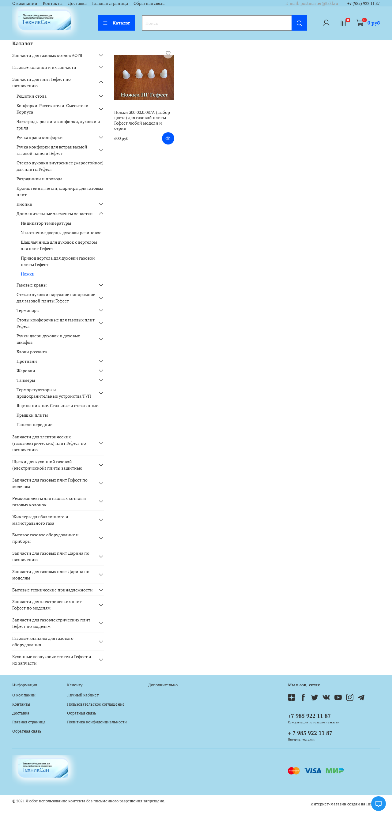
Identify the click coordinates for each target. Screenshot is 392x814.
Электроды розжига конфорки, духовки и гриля (58, 124)
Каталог (121, 23)
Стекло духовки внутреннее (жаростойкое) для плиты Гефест (60, 166)
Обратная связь (149, 3)
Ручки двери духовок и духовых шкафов (48, 339)
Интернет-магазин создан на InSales (345, 804)
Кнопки (24, 204)
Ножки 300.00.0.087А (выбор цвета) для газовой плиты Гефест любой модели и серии (142, 120)
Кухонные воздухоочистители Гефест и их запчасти (51, 660)
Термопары (28, 310)
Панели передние (34, 424)
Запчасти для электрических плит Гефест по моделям (47, 604)
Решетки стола (32, 96)
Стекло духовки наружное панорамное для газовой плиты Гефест (56, 297)
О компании (24, 3)
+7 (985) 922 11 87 (363, 3)
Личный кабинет (83, 695)
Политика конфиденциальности (97, 722)
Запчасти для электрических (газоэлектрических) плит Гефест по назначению (49, 443)
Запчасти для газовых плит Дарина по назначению (50, 556)
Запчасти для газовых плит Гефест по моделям (50, 483)
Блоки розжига (32, 351)
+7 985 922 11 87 (309, 715)
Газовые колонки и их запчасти (44, 67)
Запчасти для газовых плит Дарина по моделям (50, 574)
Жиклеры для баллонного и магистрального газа (40, 520)
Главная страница (110, 3)
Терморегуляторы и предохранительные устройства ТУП (54, 393)
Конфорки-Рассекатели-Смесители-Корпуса (53, 109)
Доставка (77, 3)
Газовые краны (32, 285)
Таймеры (26, 380)
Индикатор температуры (46, 223)
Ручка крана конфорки (40, 137)
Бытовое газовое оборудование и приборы (45, 538)
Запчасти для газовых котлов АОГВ (47, 55)
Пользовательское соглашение (96, 704)
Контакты (52, 3)
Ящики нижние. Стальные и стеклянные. (58, 405)
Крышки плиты (32, 415)
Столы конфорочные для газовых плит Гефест (56, 323)
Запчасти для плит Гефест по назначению (41, 82)
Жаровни (26, 370)
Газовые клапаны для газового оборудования (43, 641)
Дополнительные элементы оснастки (55, 213)
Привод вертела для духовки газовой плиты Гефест (58, 261)
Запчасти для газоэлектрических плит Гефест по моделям (51, 623)
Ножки (28, 274)
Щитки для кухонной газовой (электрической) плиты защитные (47, 465)
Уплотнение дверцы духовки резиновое (61, 232)
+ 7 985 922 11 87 (310, 733)
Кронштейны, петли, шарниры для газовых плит (60, 191)
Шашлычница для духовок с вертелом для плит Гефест (59, 245)
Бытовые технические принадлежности (52, 590)
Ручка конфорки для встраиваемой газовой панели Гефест (52, 150)
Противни (27, 361)
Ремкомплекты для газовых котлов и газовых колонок (49, 501)
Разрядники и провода (39, 179)
